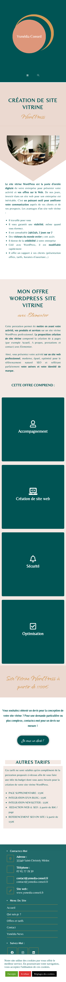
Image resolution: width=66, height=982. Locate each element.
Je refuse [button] (25, 974)
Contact (11, 927)
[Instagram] (23, 952)
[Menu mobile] (28, 75)
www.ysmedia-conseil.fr (30, 892)
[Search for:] (38, 75)
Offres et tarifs (15, 921)
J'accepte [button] (11, 974)
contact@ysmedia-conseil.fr (32, 881)
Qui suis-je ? (14, 914)
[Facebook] (12, 952)
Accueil (11, 907)
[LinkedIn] (34, 952)
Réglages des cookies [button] (44, 974)
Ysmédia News (15, 934)
